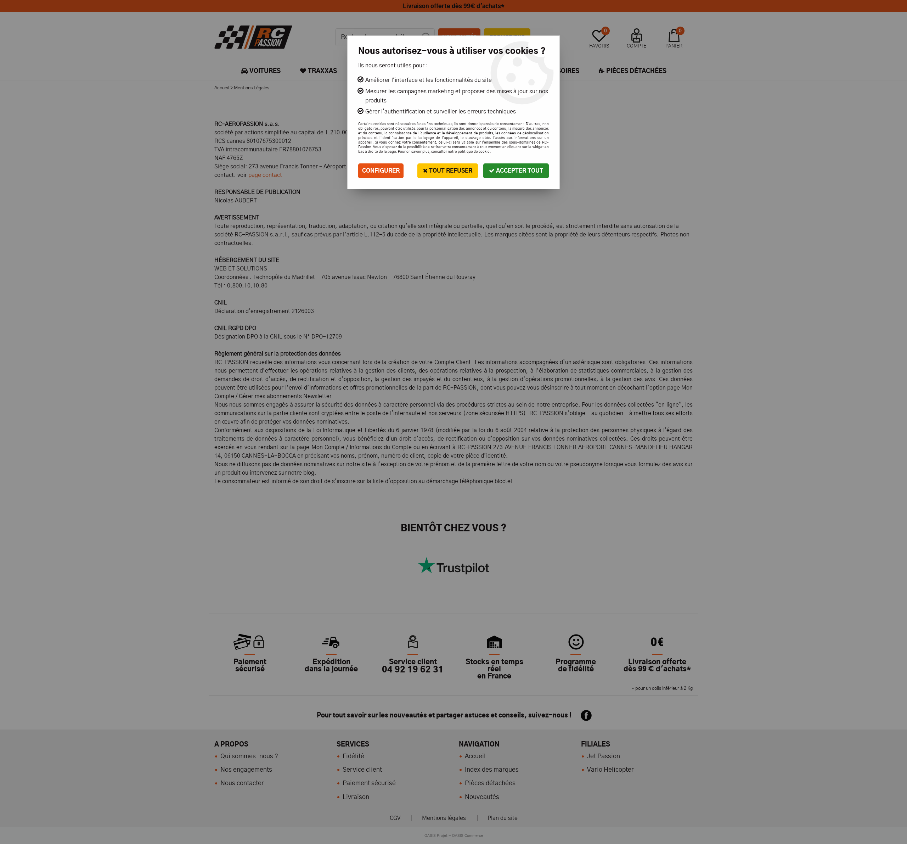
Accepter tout (519, 171)
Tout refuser (450, 171)
